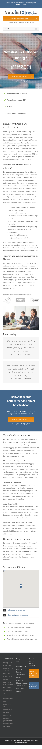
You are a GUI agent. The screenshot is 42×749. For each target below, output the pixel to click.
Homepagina (21, 666)
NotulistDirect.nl (18, 740)
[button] (21, 586)
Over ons (19, 680)
